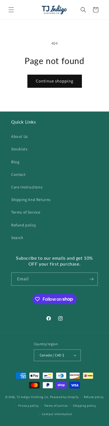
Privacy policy (28, 406)
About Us (19, 136)
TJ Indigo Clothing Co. (33, 397)
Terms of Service (26, 212)
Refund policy (23, 225)
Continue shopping (55, 81)
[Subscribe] (91, 279)
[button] (11, 10)
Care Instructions (26, 187)
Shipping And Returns (31, 199)
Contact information (57, 414)
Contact (18, 174)
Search (17, 237)
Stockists (19, 149)
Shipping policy (84, 406)
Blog (15, 161)
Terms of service (56, 406)
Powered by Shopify (64, 397)
